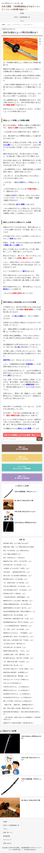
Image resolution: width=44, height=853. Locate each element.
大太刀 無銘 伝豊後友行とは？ (12, 554)
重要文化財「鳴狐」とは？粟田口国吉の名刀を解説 (18, 547)
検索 (39, 439)
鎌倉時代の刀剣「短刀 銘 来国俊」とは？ (15, 615)
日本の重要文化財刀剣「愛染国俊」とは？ (16, 676)
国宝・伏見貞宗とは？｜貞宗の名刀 (14, 558)
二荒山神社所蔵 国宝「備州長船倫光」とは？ (16, 597)
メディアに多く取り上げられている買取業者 (22, 467)
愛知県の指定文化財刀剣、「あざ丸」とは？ (16, 651)
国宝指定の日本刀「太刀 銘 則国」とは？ (15, 579)
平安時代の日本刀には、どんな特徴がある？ (16, 687)
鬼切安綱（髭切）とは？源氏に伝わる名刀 (16, 543)
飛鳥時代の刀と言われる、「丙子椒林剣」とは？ (18, 633)
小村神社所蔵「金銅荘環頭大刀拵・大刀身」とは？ (18, 618)
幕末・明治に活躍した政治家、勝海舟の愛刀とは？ (18, 708)
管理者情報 (6, 836)
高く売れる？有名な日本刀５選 (24, 500)
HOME (22, 13)
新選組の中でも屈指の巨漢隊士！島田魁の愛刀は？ (18, 723)
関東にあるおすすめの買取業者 (22, 448)
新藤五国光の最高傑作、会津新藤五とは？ (16, 672)
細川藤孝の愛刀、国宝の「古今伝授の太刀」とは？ (18, 636)
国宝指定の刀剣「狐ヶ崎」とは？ (13, 665)
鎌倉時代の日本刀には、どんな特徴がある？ (16, 690)
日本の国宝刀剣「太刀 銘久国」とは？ (14, 647)
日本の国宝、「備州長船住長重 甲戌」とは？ (16, 572)
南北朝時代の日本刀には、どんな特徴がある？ (17, 694)
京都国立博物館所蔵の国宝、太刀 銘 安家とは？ (17, 604)
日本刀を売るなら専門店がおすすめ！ (26, 522)
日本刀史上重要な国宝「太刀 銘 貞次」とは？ (17, 586)
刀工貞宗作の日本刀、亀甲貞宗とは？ (14, 644)
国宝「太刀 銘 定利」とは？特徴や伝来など (16, 550)
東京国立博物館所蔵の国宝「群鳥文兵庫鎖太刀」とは (19, 611)
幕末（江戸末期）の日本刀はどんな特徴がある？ (18, 701)
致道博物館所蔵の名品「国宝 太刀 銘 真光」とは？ (18, 622)
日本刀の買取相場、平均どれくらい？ (26, 491)
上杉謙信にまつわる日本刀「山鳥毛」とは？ (16, 568)
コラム (22, 21)
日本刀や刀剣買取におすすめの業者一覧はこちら (22, 435)
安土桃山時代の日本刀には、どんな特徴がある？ (18, 697)
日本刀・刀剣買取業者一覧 (22, 17)
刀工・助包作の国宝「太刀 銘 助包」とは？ (16, 583)
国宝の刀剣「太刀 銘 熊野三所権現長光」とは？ (17, 575)
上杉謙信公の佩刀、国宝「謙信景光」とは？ (16, 654)
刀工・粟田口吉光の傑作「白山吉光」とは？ (16, 661)
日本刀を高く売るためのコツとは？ (25, 511)
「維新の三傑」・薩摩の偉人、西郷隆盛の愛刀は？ (18, 705)
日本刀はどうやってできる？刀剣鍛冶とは (16, 679)
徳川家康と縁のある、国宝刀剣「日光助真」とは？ (18, 658)
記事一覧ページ (7, 832)
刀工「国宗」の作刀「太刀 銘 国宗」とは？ (16, 629)
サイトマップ (7, 840)
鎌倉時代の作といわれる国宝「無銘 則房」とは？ (18, 601)
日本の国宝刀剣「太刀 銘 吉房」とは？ (15, 565)
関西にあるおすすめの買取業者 (22, 458)
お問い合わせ (7, 843)
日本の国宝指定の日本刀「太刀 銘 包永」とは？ (17, 590)
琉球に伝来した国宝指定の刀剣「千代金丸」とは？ (18, 640)
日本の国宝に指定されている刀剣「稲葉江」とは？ (18, 669)
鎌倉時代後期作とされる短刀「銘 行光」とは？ (17, 608)
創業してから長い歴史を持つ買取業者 (22, 477)
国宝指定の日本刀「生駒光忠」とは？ (14, 593)
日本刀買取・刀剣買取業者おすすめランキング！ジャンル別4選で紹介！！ (21, 8)
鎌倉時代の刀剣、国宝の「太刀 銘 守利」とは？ (17, 561)
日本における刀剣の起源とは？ (12, 683)
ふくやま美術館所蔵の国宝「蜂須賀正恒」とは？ (18, 626)
